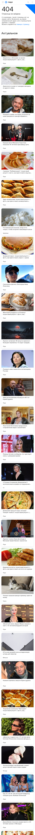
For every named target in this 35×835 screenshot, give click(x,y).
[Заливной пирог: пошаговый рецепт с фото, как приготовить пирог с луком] (17, 250)
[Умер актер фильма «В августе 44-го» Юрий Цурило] (17, 391)
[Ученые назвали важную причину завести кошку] (17, 589)
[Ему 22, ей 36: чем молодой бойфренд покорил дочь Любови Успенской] (17, 787)
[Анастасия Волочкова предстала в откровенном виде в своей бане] (17, 420)
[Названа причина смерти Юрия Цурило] (17, 674)
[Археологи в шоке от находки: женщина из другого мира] (17, 80)
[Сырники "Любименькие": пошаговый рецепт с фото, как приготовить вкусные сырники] (17, 165)
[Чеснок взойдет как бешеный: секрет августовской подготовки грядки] (17, 759)
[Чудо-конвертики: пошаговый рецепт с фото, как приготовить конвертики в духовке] (17, 193)
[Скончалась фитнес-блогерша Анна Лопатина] (17, 278)
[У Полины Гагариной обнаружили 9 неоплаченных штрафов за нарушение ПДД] (17, 476)
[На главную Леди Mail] (10, 2)
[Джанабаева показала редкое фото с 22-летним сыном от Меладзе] (17, 816)
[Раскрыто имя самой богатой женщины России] (17, 363)
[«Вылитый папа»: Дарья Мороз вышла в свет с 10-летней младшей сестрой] (17, 618)
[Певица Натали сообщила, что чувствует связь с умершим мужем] (17, 448)
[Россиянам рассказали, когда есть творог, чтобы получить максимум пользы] (17, 221)
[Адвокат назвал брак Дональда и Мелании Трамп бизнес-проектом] (17, 533)
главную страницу (22, 24)
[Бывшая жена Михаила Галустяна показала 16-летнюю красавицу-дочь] (17, 137)
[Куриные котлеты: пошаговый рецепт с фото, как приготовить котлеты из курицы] (17, 561)
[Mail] (6, 2)
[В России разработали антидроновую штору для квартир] (17, 646)
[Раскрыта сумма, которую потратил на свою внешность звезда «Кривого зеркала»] (17, 108)
